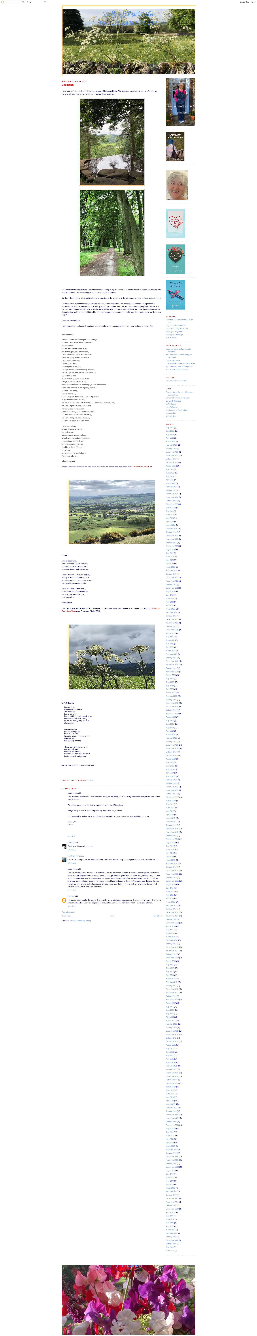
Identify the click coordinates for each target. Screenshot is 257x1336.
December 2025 (172, 452)
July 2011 (169, 1048)
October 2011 (171, 1038)
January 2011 (171, 1069)
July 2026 (169, 428)
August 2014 (171, 926)
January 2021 (171, 658)
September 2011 (172, 1041)
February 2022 (171, 612)
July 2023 (169, 553)
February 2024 (171, 529)
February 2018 (171, 780)
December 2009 (172, 1115)
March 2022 (170, 609)
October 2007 (171, 1205)
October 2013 (171, 954)
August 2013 (171, 961)
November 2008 (172, 1160)
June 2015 (170, 891)
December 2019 (172, 703)
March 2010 (170, 1104)
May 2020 (170, 686)
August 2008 (171, 1171)
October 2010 (171, 1080)
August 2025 (171, 466)
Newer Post (66, 916)
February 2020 (171, 696)
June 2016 (170, 850)
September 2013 (172, 958)
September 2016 (172, 839)
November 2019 (172, 707)
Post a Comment (68, 912)
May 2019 (170, 727)
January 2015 (171, 909)
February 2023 (171, 571)
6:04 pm (71, 906)
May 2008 (170, 1181)
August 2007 (171, 1212)
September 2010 (172, 1083)
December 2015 (172, 871)
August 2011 (171, 1045)
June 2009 (170, 1136)
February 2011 (171, 1066)
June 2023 (170, 557)
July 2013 (169, 965)
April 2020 (170, 689)
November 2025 (172, 455)
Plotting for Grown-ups (174, 335)
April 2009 (170, 1143)
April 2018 (170, 773)
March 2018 (170, 776)
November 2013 (172, 951)
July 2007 (169, 1216)
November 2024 (172, 497)
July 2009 (169, 1132)
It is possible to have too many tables (180, 363)
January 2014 (171, 944)
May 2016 (170, 853)
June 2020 (170, 682)
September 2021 (172, 630)
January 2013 (171, 986)
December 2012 (172, 989)
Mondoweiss (171, 413)
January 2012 (171, 1027)
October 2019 (171, 710)
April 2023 (170, 564)
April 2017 (170, 815)
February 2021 (171, 654)
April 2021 (170, 647)
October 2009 (171, 1122)
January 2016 (171, 867)
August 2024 (171, 508)
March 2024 (170, 525)
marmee (71, 896)
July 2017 (169, 804)
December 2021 (172, 619)
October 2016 (171, 836)
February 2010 (171, 1108)
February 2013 (171, 982)
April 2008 (170, 1184)
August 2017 (171, 801)
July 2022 (169, 595)
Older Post (158, 916)
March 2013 (170, 979)
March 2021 (170, 651)
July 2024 (169, 511)
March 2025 (170, 483)
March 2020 (170, 693)
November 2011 (172, 1034)
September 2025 (172, 462)
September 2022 (172, 588)
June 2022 (170, 598)
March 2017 (170, 818)
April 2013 (170, 975)
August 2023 (171, 550)
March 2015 (170, 902)
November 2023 (172, 539)
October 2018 (171, 752)
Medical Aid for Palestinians (177, 410)
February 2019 (171, 738)
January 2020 (171, 700)
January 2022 (171, 616)
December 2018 (172, 745)
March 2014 (170, 937)
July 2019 (169, 721)
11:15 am (72, 890)
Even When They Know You (177, 328)
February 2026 (171, 445)
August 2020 (171, 675)
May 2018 (170, 769)
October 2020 (171, 668)
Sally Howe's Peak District (176, 381)
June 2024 (170, 515)
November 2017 (172, 790)
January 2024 (171, 532)
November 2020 (172, 665)
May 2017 (170, 811)
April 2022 (170, 605)
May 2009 (170, 1139)
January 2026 (171, 448)
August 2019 (171, 717)
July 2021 (169, 637)
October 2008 (171, 1164)
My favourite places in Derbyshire (179, 366)
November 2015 (172, 874)
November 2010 (172, 1076)
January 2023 (171, 574)
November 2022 (172, 581)
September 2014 (172, 923)
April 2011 (170, 1059)
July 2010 (169, 1090)
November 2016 (172, 832)
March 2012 (170, 1021)
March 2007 (170, 1230)
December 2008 (172, 1157)
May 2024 (170, 518)
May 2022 (170, 602)
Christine (71, 843)
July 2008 (169, 1174)
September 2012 (172, 1000)
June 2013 (170, 968)
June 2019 (170, 724)
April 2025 (170, 480)
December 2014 (172, 912)
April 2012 (170, 1017)
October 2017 (171, 794)
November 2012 (172, 993)
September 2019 (172, 714)
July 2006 (169, 1247)
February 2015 (171, 905)
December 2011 (172, 1031)
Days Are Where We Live (175, 326)
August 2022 (171, 591)
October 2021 (171, 626)
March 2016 (170, 860)
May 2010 (170, 1097)
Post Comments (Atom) (81, 921)
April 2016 (170, 857)
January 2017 (171, 825)
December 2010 (172, 1073)
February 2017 (171, 822)
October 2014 (171, 919)
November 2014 (172, 916)
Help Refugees (171, 407)
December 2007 (172, 1198)
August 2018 (171, 759)
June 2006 (170, 1251)
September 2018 (172, 755)
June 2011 (170, 1052)
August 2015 (171, 884)
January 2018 (171, 783)
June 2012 (170, 1010)
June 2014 (170, 933)
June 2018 (170, 766)
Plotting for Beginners (174, 332)
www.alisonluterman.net (143, 466)
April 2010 (170, 1101)
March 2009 (170, 1146)
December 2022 (172, 578)
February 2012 (171, 1024)
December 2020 (172, 661)
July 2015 (169, 888)
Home (112, 916)
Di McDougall (171, 404)
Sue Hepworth (129, 14)
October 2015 (171, 877)
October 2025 (171, 459)
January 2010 (171, 1111)
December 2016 (172, 829)
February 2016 (171, 864)
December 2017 (172, 787)
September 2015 (172, 881)
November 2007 (172, 1202)
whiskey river (171, 416)
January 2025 (171, 490)
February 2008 (171, 1191)
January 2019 (171, 741)
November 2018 (172, 748)
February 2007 (171, 1233)
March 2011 (170, 1062)
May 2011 (169, 1055)
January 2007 (171, 1237)
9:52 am (71, 837)
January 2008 (171, 1195)
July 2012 (169, 1007)
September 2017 (172, 797)
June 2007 (170, 1219)
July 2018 (169, 762)
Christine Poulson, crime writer (178, 398)
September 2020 (172, 672)
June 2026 (170, 431)
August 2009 (171, 1129)
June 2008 (170, 1177)
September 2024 (172, 504)
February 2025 (171, 487)
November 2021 (172, 623)
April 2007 (170, 1226)
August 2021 (171, 633)
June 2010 (170, 1094)
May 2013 (170, 972)
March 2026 (170, 441)
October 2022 (171, 584)
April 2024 (170, 522)
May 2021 (170, 644)
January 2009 (171, 1153)
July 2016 (169, 846)
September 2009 (172, 1125)
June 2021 (170, 640)
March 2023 (170, 567)
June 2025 (170, 473)
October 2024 (171, 501)
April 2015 (170, 898)
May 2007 (170, 1223)
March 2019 (170, 734)
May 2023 (170, 560)
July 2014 (169, 930)
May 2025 (170, 476)
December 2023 (172, 536)
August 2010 (171, 1087)
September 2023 (172, 546)
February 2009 (171, 1150)
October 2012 (171, 996)
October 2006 (171, 1244)
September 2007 (172, 1209)
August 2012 (171, 1003)
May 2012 (170, 1014)
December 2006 (172, 1240)
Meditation (68, 84)
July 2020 (169, 679)
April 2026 (170, 438)
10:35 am (72, 863)
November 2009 (172, 1118)
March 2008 (170, 1188)
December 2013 (172, 947)
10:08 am (72, 850)
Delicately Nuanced (173, 401)
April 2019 (170, 731)
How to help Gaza (173, 360)
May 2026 (170, 434)
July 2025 (169, 469)
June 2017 (170, 808)
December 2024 (172, 494)
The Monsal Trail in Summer (177, 370)
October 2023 (171, 543)
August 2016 (171, 843)
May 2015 (170, 895)
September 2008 (172, 1167)
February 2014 (171, 940)
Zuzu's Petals (171, 338)
